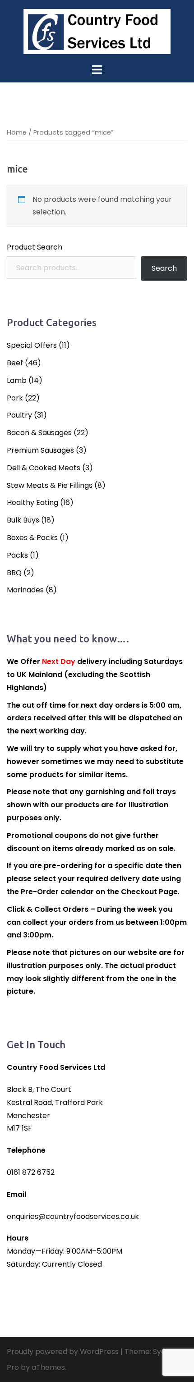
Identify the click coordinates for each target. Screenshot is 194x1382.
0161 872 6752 (31, 1172)
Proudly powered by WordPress (63, 1351)
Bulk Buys (23, 520)
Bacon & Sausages (39, 432)
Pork (15, 398)
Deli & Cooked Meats (43, 468)
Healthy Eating (32, 502)
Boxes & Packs (32, 537)
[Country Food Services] (97, 31)
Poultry (19, 415)
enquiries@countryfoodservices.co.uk (73, 1216)
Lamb (17, 380)
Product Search (34, 247)
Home (17, 132)
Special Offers (32, 345)
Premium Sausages (40, 450)
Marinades (25, 590)
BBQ (14, 573)
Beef (15, 363)
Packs (17, 555)
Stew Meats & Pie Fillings (49, 485)
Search (164, 268)
